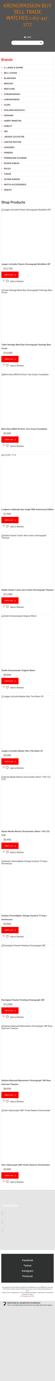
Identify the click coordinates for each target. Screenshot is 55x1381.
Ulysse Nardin (12, 179)
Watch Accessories (15, 184)
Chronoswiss (11, 99)
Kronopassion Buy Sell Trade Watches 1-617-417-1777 (27, 15)
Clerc (7, 105)
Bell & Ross (10, 73)
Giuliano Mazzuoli (14, 110)
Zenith (8, 190)
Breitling (9, 89)
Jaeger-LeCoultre (14, 136)
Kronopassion (26, 1296)
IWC (6, 131)
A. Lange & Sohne (13, 67)
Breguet (9, 83)
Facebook (27, 1260)
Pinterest (27, 1276)
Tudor (7, 174)
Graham (8, 115)
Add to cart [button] (8, 275)
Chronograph (12, 94)
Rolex (7, 168)
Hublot (8, 126)
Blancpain (10, 78)
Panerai (8, 152)
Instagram (27, 1270)
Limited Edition (12, 142)
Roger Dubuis (11, 163)
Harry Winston (12, 120)
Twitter (28, 1265)
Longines (9, 147)
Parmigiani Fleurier (15, 158)
